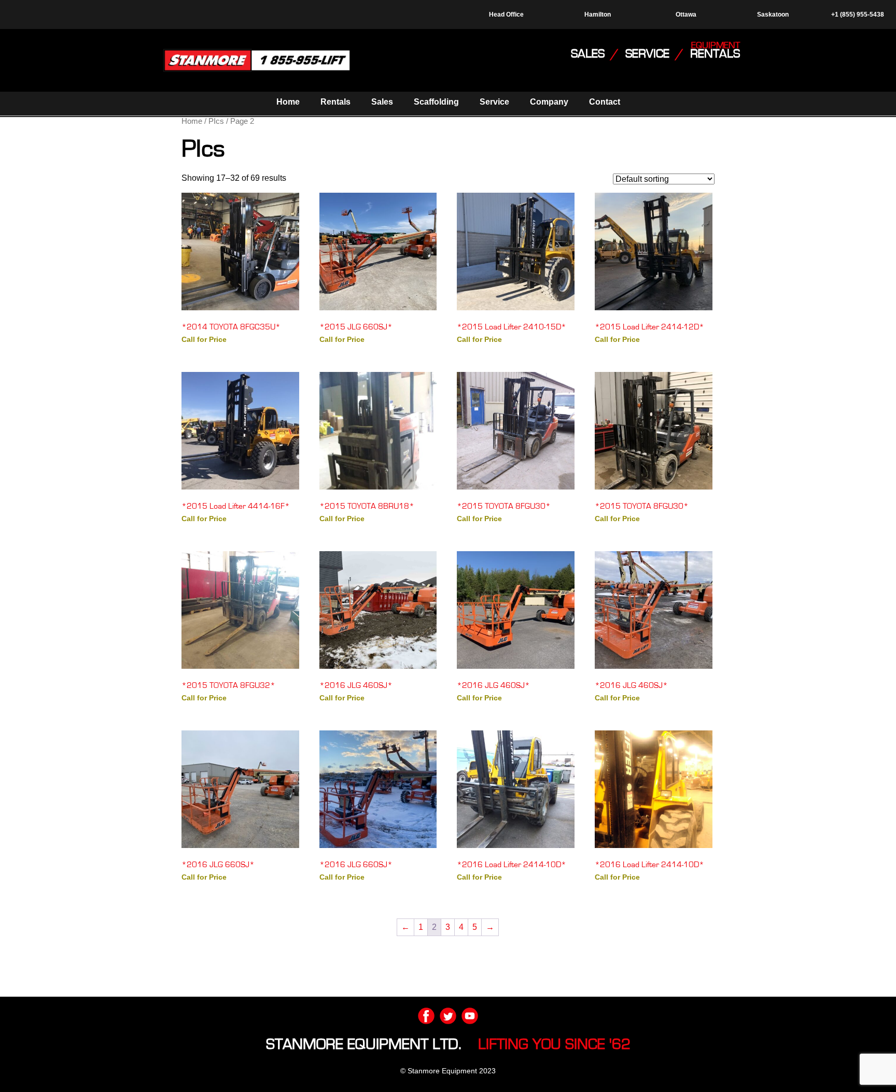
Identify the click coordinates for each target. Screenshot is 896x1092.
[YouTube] (469, 1016)
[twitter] (448, 1016)
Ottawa (686, 14)
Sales (382, 101)
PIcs (216, 121)
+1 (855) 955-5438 (857, 14)
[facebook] (426, 1016)
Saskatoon (773, 14)
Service (494, 101)
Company (549, 101)
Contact (604, 101)
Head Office (506, 14)
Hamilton (597, 14)
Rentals (335, 101)
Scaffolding (436, 101)
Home (288, 101)
